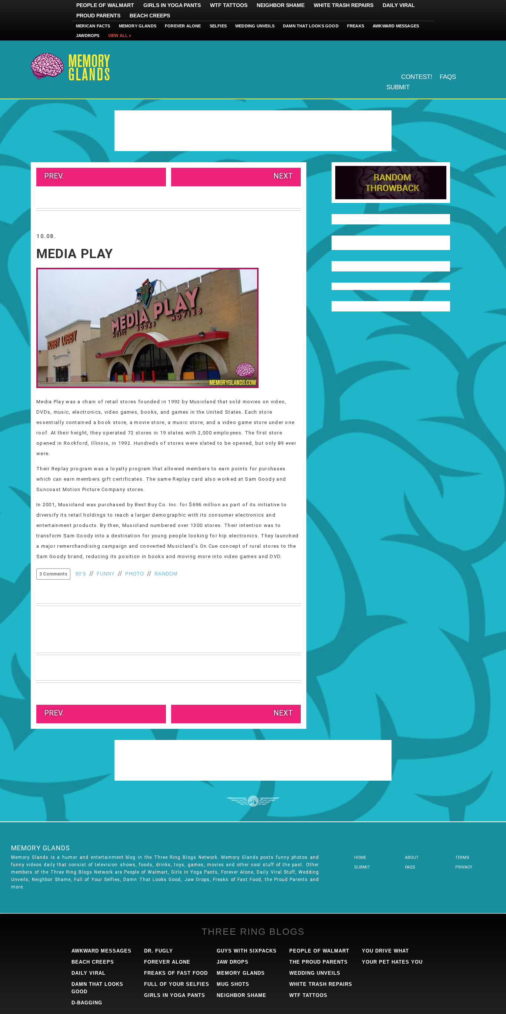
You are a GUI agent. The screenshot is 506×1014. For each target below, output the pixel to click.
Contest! (416, 76)
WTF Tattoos (228, 5)
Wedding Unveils (254, 26)
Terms (462, 857)
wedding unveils (314, 973)
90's (81, 574)
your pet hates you (392, 962)
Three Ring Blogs (253, 931)
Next (283, 175)
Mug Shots (233, 984)
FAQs (448, 76)
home (360, 857)
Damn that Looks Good (311, 26)
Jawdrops (88, 35)
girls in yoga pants (174, 995)
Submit (398, 87)
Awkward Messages (396, 26)
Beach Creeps (150, 16)
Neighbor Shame (280, 5)
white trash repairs (320, 984)
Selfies (218, 26)
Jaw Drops (233, 962)
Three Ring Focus (253, 801)
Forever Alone (183, 26)
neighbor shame (241, 995)
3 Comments (53, 574)
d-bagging (86, 1002)
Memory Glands (138, 26)
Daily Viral (399, 5)
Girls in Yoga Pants (172, 5)
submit (362, 867)
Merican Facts (93, 26)
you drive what (385, 951)
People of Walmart (105, 5)
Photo (134, 574)
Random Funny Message (390, 182)
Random (166, 574)
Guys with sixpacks (247, 951)
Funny (106, 574)
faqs (410, 867)
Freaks (355, 26)
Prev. (54, 175)
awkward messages (101, 951)
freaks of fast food (176, 973)
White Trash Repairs (343, 5)
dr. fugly (158, 951)
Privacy (463, 867)
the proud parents (318, 962)
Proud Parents (98, 16)
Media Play (74, 253)
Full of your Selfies (176, 984)
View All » (120, 35)
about (412, 857)
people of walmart (319, 951)
